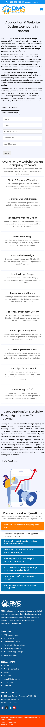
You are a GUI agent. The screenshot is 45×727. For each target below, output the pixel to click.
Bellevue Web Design (10, 113)
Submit (7, 153)
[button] (41, 9)
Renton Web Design (10, 107)
